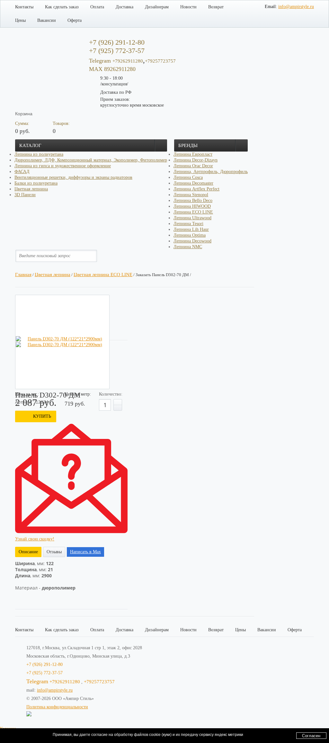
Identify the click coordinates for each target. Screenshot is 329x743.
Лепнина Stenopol (190, 194)
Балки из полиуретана (36, 183)
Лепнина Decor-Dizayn (195, 160)
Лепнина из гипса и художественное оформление (62, 165)
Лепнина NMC (187, 246)
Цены (20, 20)
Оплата (97, 6)
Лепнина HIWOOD (192, 206)
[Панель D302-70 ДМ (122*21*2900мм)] (62, 339)
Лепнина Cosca (188, 177)
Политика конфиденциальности (57, 706)
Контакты (24, 6)
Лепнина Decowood (192, 241)
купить (42, 416)
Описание (28, 551)
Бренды (188, 145)
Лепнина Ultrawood (192, 217)
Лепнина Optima (189, 235)
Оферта (74, 20)
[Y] (97, 255)
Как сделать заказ (62, 6)
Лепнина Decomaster (193, 183)
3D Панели (25, 194)
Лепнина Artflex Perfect (196, 189)
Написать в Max (85, 551)
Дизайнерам (157, 6)
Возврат (216, 6)
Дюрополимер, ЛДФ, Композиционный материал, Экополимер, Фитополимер (90, 160)
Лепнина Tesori (188, 223)
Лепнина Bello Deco (192, 200)
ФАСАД (22, 171)
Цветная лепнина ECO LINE (103, 274)
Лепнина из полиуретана (38, 154)
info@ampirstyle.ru (296, 6)
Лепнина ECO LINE (193, 212)
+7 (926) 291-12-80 (44, 664)
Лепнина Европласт (192, 154)
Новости (188, 6)
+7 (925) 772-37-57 (44, 672)
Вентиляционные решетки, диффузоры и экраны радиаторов (73, 177)
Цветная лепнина (31, 189)
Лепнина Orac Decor (193, 165)
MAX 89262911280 (112, 69)
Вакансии (46, 20)
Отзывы (54, 551)
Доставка (124, 6)
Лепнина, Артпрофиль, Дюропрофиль (210, 171)
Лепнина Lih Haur (191, 229)
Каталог (30, 145)
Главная (23, 274)
